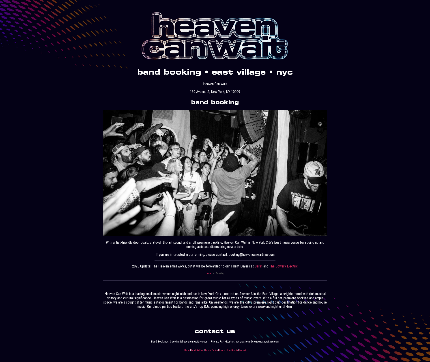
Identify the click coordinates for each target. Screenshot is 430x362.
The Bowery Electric (283, 266)
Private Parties (211, 350)
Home (208, 273)
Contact (242, 350)
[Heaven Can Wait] (215, 60)
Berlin (258, 266)
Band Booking (197, 350)
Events (222, 350)
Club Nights (232, 350)
